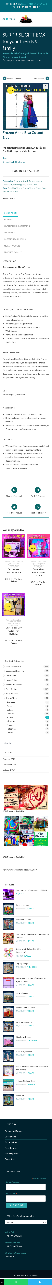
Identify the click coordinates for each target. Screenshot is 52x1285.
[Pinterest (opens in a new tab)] (23, 7)
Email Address (13, 1182)
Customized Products (14, 564)
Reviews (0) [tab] (9, 233)
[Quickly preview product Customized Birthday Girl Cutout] (48, 539)
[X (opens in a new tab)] (14, 7)
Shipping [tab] (8, 220)
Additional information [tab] (17, 226)
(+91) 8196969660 (13, 1236)
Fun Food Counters (14, 684)
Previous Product (14, 78)
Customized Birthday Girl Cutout (38, 572)
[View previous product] (5, 78)
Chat (7, 429)
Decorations (11, 675)
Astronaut (11, 702)
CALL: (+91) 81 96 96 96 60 (34, 4)
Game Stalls (10, 1159)
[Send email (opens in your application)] (38, 7)
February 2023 (9, 759)
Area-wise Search (21, 181)
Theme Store (31, 184)
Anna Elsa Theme (15, 188)
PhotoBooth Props (10, 191)
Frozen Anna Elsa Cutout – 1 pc (28, 60)
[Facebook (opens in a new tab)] (18, 7)
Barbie (9, 706)
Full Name (11, 1193)
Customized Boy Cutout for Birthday (14, 630)
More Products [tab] (12, 246)
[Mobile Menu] (48, 19)
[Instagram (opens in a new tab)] (27, 7)
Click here (9, 1256)
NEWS (18, 453)
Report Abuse (9, 198)
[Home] (3, 60)
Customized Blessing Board (13, 570)
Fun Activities (11, 680)
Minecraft (11, 721)
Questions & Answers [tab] (15, 239)
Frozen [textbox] (25, 1222)
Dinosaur (11, 713)
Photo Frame (41, 188)
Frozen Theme (29, 188)
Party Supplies (19, 184)
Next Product (39, 78)
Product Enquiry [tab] (13, 252)
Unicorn (10, 732)
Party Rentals (11, 689)
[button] (45, 86)
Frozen (32, 181)
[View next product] (47, 78)
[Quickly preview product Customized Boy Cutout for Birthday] (24, 598)
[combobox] (26, 1222)
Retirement (11, 729)
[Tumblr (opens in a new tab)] (30, 7)
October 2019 (9, 770)
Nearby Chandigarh (14, 566)
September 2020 (10, 764)
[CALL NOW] (40, 1282)
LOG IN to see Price (26, 170)
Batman (10, 710)
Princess (10, 725)
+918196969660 (38, 425)
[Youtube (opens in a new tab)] (34, 7)
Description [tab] (10, 213)
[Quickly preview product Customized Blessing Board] (24, 539)
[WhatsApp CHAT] (16, 1282)
